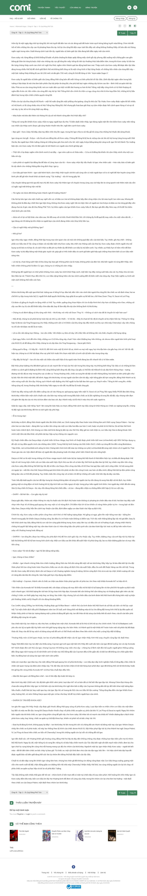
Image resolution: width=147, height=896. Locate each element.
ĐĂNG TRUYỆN (91, 7)
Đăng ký (132, 18)
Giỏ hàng (31, 18)
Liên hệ (43, 18)
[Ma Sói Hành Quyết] (112, 835)
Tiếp (132, 33)
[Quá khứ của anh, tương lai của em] (79, 835)
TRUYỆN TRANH (44, 7)
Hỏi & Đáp (92, 873)
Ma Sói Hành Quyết (123, 831)
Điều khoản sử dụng (75, 873)
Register (20, 814)
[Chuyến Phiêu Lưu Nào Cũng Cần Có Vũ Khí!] (46, 835)
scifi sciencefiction (16, 851)
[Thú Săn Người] (14, 835)
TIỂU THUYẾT (60, 7)
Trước (123, 33)
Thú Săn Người (24, 831)
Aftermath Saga (21, 26)
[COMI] (20, 7)
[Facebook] (73, 867)
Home (12, 26)
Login (28, 814)
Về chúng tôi (56, 18)
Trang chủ (45, 873)
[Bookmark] (130, 26)
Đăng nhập (120, 18)
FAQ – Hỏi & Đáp (16, 18)
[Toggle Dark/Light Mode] (135, 26)
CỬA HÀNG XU (75, 7)
